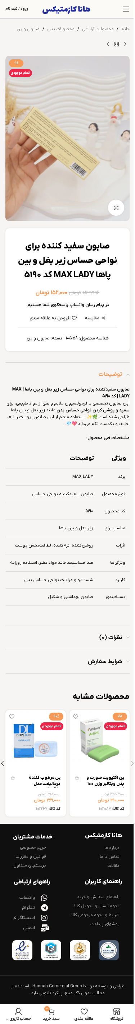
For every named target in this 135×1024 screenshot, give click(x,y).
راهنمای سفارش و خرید (98, 897)
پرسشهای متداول (29, 865)
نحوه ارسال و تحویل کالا (97, 906)
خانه (125, 29)
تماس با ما (110, 857)
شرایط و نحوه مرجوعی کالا (95, 915)
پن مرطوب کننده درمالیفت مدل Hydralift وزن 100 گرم (43, 787)
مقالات (113, 866)
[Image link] (109, 950)
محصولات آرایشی (98, 29)
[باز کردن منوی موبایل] (126, 9)
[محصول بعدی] (108, 44)
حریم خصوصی (33, 847)
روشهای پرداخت (105, 924)
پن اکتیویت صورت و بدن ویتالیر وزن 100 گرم (105, 784)
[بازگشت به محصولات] (116, 44)
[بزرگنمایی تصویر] (116, 208)
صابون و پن (28, 29)
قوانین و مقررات (30, 856)
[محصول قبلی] (125, 44)
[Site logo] (67, 9)
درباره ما (112, 848)
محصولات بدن (61, 29)
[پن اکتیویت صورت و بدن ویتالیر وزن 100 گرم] (99, 740)
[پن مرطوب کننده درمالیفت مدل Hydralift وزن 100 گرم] (35, 740)
